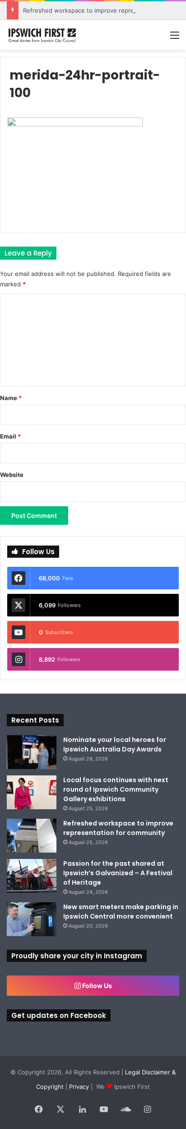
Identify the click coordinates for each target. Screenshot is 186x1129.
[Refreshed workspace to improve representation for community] (31, 836)
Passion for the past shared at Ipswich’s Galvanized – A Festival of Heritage (117, 873)
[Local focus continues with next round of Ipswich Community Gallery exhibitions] (31, 792)
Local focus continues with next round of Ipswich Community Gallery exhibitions (115, 789)
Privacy (79, 1086)
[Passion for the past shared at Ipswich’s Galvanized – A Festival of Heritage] (31, 876)
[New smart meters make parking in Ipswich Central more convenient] (31, 919)
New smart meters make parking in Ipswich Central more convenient (120, 911)
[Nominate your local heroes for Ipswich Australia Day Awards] (31, 752)
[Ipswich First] (43, 35)
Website (11, 474)
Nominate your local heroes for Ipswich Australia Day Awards (114, 744)
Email (10, 436)
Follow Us (96, 985)
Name (11, 397)
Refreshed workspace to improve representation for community (118, 828)
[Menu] (174, 38)
